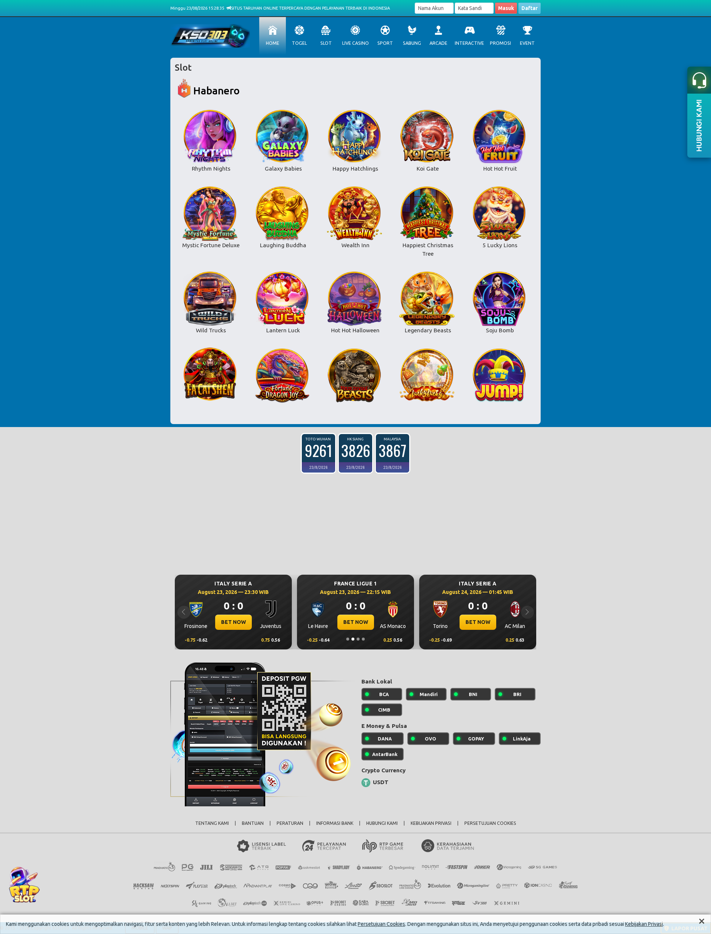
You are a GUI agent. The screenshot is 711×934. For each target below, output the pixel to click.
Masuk (506, 8)
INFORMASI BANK (334, 823)
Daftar (529, 8)
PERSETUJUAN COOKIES (490, 823)
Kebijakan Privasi (644, 924)
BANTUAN (253, 823)
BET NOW (269, 622)
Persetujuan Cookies (381, 924)
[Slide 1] (347, 639)
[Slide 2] (352, 639)
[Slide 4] (363, 639)
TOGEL (299, 43)
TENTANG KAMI (212, 823)
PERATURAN (290, 823)
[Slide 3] (358, 639)
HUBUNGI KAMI (382, 823)
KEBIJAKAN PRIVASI (431, 823)
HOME (272, 43)
